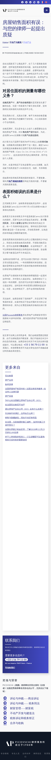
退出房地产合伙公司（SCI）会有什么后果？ (24, 409)
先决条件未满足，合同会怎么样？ (20, 413)
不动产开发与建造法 (22, 713)
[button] (47, 10)
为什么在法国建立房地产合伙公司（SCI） (23, 400)
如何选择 (9, 384)
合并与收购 (17, 723)
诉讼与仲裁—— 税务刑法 (25, 703)
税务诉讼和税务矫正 (22, 718)
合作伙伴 (26, 753)
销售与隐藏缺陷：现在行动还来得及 (21, 417)
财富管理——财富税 (22, 708)
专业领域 (5, 753)
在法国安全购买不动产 (15, 404)
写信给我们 (10, 667)
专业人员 (16, 753)
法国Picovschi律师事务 (13, 315)
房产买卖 (9, 396)
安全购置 (9, 375)
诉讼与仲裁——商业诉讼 (24, 698)
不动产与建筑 (16, 42)
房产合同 (9, 380)
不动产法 (27, 42)
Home (5, 42)
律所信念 (37, 753)
